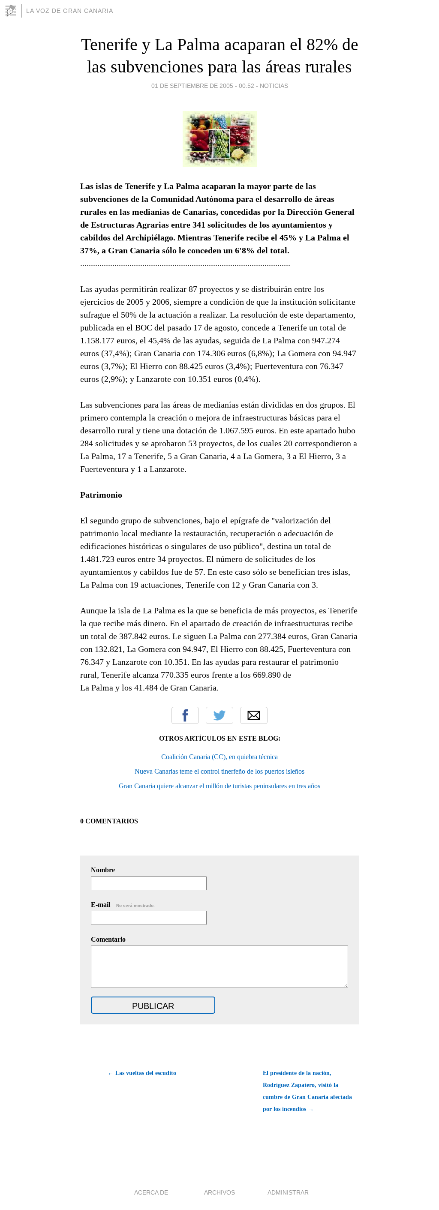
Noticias (274, 85)
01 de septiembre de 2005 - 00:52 (202, 85)
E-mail (123, 904)
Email (254, 715)
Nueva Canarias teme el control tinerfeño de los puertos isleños (219, 771)
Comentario (108, 939)
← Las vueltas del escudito (142, 1073)
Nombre (103, 870)
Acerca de (151, 1192)
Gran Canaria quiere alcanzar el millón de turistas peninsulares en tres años (219, 786)
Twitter (219, 715)
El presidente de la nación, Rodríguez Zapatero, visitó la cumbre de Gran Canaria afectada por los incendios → (307, 1091)
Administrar (288, 1192)
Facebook (185, 715)
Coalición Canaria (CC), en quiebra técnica (219, 756)
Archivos (219, 1192)
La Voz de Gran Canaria (69, 10)
